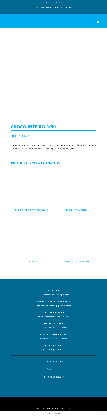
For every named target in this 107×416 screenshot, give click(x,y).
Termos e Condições (53, 377)
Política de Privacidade (53, 362)
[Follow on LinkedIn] (56, 11)
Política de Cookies (53, 369)
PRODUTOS (53, 290)
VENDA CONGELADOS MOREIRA (53, 301)
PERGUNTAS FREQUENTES (53, 334)
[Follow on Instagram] (50, 11)
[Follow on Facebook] (45, 11)
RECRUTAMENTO (53, 345)
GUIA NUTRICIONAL (53, 323)
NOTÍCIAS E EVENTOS (53, 312)
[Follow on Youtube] (61, 11)
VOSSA (67, 408)
